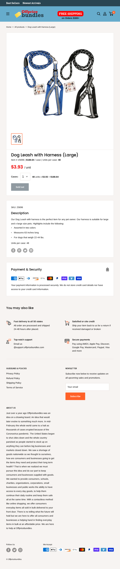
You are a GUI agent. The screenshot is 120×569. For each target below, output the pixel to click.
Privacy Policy (13, 373)
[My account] (104, 14)
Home (8, 27)
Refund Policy (13, 378)
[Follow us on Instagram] (20, 550)
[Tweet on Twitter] (25, 250)
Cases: (14, 176)
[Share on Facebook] (13, 250)
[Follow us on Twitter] (14, 550)
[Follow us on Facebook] (8, 550)
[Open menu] (7, 14)
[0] (111, 14)
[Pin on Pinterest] (19, 250)
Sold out (20, 187)
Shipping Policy (13, 383)
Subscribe (75, 396)
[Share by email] (31, 250)
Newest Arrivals (32, 3)
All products (20, 27)
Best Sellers (13, 3)
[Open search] (98, 14)
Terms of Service (14, 387)
